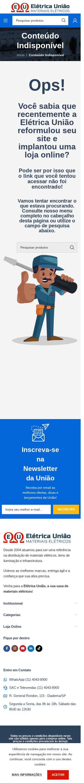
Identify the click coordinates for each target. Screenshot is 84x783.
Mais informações (27, 774)
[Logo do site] (40, 6)
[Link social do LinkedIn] (31, 648)
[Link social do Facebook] (6, 648)
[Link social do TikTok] (39, 648)
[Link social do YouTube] (22, 648)
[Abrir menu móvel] (5, 20)
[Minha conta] (75, 20)
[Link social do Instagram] (14, 648)
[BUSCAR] (72, 247)
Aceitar (58, 774)
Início (20, 55)
